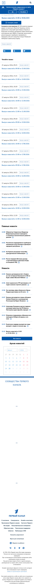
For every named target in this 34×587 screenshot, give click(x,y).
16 (27, 362)
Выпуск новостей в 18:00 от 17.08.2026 (15, 144)
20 (17, 365)
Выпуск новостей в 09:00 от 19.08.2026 (15, 122)
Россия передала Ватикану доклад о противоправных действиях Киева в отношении (17, 260)
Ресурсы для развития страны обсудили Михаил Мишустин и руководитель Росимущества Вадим (18, 299)
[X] (27, 51)
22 (24, 365)
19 (13, 365)
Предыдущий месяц (5, 350)
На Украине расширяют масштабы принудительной (16, 252)
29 (13, 355)
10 (6, 362)
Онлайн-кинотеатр (27, 520)
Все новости (17, 338)
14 (20, 362)
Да (12, 12)
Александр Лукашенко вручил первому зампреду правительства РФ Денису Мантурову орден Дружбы (18, 308)
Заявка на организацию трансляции (17, 571)
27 (6, 355)
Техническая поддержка (22, 528)
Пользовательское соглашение (21, 525)
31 (20, 355)
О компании (5, 520)
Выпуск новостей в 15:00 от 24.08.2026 (15, 79)
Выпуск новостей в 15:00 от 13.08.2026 (15, 197)
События (10, 531)
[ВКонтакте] (7, 51)
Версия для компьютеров (17, 538)
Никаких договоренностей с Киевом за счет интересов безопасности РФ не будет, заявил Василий (18, 275)
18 (9, 365)
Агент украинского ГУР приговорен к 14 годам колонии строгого (18, 284)
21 (20, 365)
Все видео (7, 525)
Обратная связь (9, 528)
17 (6, 365)
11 (9, 362)
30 (17, 355)
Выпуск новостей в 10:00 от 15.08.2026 (15, 187)
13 (17, 362)
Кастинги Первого (26, 523)
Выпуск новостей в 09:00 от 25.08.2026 (15, 68)
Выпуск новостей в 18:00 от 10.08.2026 (15, 208)
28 (9, 355)
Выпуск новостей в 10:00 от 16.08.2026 (15, 176)
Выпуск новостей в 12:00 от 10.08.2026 (15, 219)
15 (24, 362)
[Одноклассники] (17, 51)
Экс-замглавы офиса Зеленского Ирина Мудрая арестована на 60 (18, 291)
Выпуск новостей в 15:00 (14, 332)
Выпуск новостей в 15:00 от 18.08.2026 (15, 133)
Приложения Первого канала (11, 523)
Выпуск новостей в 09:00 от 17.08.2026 (15, 165)
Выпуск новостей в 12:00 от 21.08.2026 (15, 111)
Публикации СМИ (20, 531)
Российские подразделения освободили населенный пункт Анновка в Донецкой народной (18, 244)
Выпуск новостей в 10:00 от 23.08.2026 (15, 90)
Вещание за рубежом (18, 543)
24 (6, 368)
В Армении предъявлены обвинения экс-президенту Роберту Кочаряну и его (18, 317)
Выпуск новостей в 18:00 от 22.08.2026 (15, 101)
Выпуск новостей (6, 44)
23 (27, 365)
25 (9, 368)
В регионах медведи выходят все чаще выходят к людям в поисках (18, 325)
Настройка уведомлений (17, 534)
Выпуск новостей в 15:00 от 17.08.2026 (15, 154)
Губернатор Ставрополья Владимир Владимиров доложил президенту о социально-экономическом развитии (18, 234)
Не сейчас (23, 12)
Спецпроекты (15, 520)
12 (13, 362)
